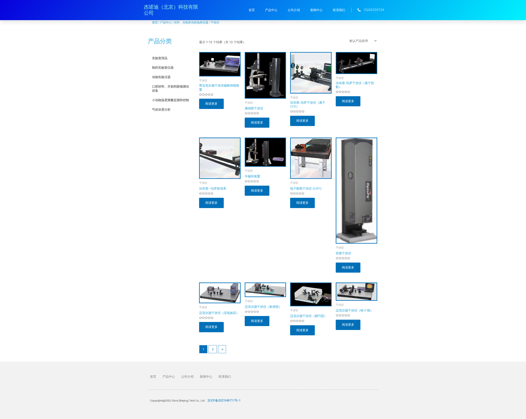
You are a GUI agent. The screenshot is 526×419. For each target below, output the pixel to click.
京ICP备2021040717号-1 (224, 400)
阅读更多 (211, 103)
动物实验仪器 (161, 77)
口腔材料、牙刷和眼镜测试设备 (170, 89)
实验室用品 (159, 58)
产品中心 (271, 10)
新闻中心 (316, 10)
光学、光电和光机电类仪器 (191, 22)
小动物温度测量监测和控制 (170, 100)
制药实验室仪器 (163, 67)
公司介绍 (294, 10)
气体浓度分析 (161, 109)
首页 (252, 10)
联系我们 (339, 10)
